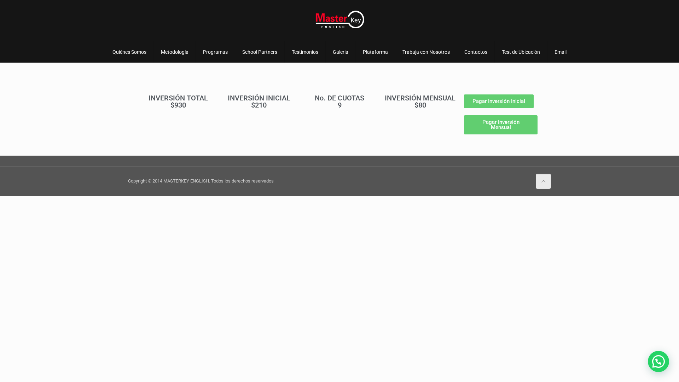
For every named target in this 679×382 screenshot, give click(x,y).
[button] (658, 361)
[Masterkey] (339, 19)
